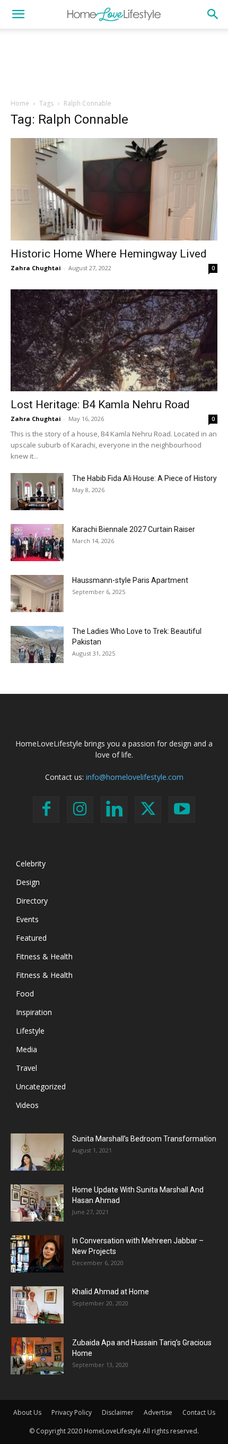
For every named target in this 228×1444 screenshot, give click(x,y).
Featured (31, 938)
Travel (26, 1068)
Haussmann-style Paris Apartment (130, 580)
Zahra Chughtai (36, 268)
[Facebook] (46, 809)
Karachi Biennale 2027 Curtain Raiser (133, 529)
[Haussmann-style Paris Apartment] (37, 593)
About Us (27, 1412)
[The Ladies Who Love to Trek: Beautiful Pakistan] (37, 644)
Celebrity (31, 863)
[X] (148, 809)
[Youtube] (182, 809)
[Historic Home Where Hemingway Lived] (114, 189)
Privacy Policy (71, 1412)
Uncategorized (41, 1086)
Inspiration (34, 1012)
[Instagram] (80, 809)
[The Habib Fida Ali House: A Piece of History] (37, 491)
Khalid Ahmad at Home (110, 1291)
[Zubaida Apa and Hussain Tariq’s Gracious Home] (37, 1355)
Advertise (158, 1412)
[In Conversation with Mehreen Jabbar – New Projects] (37, 1254)
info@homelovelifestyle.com (134, 777)
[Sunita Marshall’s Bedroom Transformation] (37, 1152)
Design (28, 882)
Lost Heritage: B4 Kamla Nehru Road (100, 404)
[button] (18, 14)
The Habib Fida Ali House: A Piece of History (144, 478)
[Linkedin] (114, 809)
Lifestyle (30, 1031)
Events (27, 919)
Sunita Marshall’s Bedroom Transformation (144, 1138)
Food (25, 994)
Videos (27, 1105)
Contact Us (198, 1412)
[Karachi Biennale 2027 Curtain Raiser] (37, 542)
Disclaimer (118, 1412)
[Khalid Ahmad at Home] (37, 1304)
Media (26, 1049)
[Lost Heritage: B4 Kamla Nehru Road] (114, 340)
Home (20, 103)
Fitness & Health (44, 956)
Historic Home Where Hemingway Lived (109, 253)
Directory (32, 901)
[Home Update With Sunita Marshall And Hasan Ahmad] (37, 1203)
